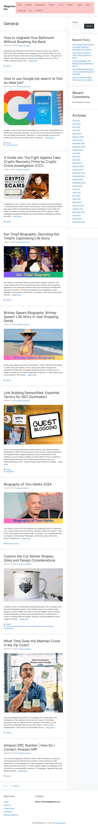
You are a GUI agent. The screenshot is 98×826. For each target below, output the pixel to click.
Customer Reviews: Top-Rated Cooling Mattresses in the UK (83, 63)
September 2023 (78, 183)
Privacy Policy (9, 808)
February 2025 (78, 137)
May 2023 (76, 196)
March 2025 (77, 134)
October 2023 (77, 179)
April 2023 (76, 199)
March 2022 (77, 219)
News (80, 5)
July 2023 (76, 189)
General (61, 5)
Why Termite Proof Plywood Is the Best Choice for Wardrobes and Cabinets (83, 47)
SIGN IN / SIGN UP (11, 815)
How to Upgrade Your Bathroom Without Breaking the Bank (29, 40)
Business (28, 5)
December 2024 (78, 143)
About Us (7, 805)
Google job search (12, 145)
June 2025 (76, 124)
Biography (9, 543)
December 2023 (78, 173)
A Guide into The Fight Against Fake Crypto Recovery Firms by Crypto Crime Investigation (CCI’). (32, 162)
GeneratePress (60, 823)
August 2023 (77, 186)
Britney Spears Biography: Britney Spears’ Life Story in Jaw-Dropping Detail (31, 317)
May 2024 (76, 156)
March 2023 (77, 202)
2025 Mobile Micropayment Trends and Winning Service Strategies (83, 71)
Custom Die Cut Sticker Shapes (16, 626)
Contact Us (39, 10)
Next (16, 786)
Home (20, 5)
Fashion (51, 5)
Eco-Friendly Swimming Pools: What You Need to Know (82, 55)
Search (75, 22)
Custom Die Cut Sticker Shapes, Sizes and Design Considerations (29, 558)
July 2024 (76, 153)
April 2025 (76, 130)
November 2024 (78, 147)
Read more (33, 61)
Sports (88, 5)
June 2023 (76, 192)
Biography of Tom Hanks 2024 (27, 484)
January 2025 (77, 140)
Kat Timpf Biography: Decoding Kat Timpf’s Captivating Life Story (31, 236)
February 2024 (78, 166)
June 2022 (76, 215)
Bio (30, 10)
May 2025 (76, 127)
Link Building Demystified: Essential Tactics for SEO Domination (31, 395)
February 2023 (78, 205)
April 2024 (76, 160)
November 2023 (78, 176)
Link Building (10, 471)
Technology (22, 10)
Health (69, 5)
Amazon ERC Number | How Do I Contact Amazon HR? (29, 747)
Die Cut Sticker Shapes (34, 626)
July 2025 (76, 120)
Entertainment (40, 5)
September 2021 (78, 222)
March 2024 (77, 163)
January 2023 (77, 209)
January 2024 (77, 170)
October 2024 (77, 150)
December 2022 (78, 212)
